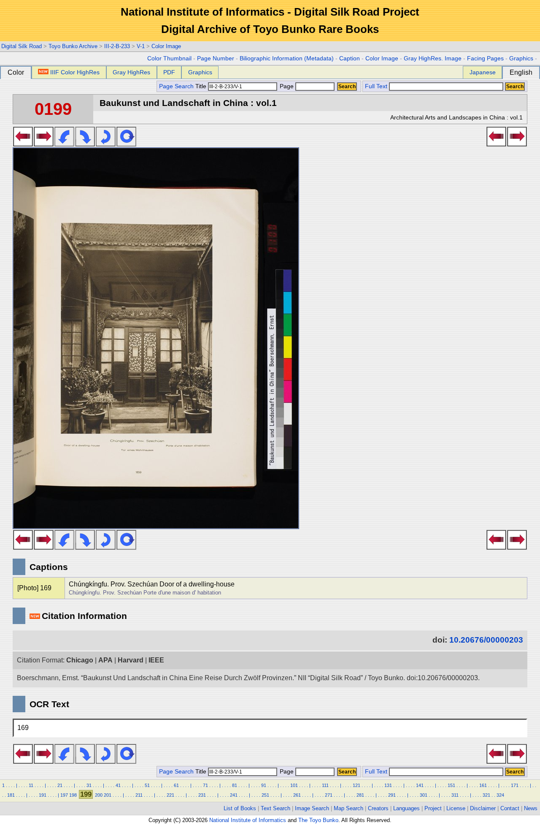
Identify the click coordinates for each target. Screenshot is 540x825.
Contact (509, 808)
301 (423, 795)
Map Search (348, 808)
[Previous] (23, 144)
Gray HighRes (131, 72)
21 (59, 785)
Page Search (176, 86)
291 (392, 795)
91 (263, 785)
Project (433, 808)
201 (107, 795)
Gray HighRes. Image (433, 58)
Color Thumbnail (169, 58)
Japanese (483, 72)
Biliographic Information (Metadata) (287, 58)
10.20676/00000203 (486, 639)
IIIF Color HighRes (75, 72)
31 (89, 785)
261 (297, 795)
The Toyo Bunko (318, 820)
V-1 (141, 46)
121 (356, 785)
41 (118, 785)
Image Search (312, 808)
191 (42, 795)
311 (455, 795)
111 (325, 785)
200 (99, 795)
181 (11, 795)
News (530, 808)
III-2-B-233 (117, 46)
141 (420, 785)
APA (105, 660)
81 (234, 785)
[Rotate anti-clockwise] (64, 144)
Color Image (166, 46)
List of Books (240, 808)
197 (64, 795)
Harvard (130, 660)
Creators (378, 808)
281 (360, 795)
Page (286, 86)
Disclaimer (483, 808)
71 (205, 785)
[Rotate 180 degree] (106, 144)
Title (201, 86)
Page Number (215, 58)
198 (73, 795)
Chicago (79, 660)
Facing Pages (485, 58)
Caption (349, 58)
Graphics (521, 58)
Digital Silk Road (21, 46)
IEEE (156, 660)
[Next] (44, 144)
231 (202, 795)
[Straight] (126, 144)
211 (139, 795)
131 (388, 785)
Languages (406, 808)
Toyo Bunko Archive (73, 46)
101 (294, 785)
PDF (169, 72)
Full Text (376, 86)
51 (147, 785)
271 (328, 795)
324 (500, 795)
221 (170, 795)
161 (483, 785)
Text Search (275, 808)
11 (31, 785)
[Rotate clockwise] (85, 144)
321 (486, 795)
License (455, 808)
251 (265, 795)
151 (451, 785)
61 (176, 785)
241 (234, 795)
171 (514, 785)
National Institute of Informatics (247, 820)
